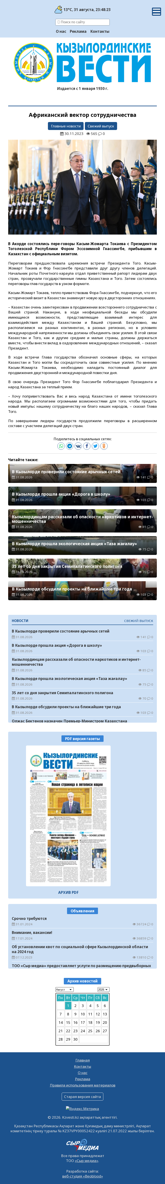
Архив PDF (68, 892)
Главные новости (66, 126)
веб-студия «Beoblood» (82, 1176)
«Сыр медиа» (86, 1160)
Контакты (99, 31)
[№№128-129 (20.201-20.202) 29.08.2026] (68, 815)
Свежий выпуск (101, 126)
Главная (82, 1060)
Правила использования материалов (82, 1085)
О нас (61, 31)
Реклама (78, 31)
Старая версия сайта (82, 1096)
